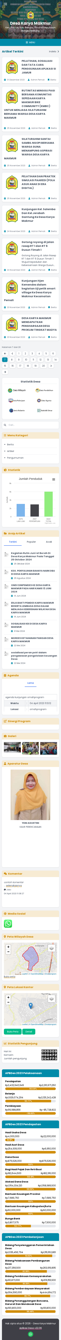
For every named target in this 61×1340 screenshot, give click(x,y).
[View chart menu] (54, 479)
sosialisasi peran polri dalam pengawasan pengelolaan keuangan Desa (34, 656)
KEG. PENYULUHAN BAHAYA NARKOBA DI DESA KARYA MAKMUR (33, 572)
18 (28, 365)
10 (26, 359)
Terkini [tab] (13, 541)
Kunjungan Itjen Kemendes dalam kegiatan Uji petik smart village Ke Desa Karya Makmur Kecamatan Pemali (29, 290)
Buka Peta (12, 1031)
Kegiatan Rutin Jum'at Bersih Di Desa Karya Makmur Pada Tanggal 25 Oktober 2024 (32, 556)
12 (40, 359)
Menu (31, 42)
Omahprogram (50, 973)
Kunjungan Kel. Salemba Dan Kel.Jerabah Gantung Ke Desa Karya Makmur (38, 215)
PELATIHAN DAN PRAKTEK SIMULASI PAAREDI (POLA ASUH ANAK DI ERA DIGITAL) (38, 182)
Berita (10, 444)
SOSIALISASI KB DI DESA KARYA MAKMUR (29, 625)
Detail (29, 1031)
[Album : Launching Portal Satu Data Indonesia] (12, 748)
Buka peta (9, 976)
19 (35, 365)
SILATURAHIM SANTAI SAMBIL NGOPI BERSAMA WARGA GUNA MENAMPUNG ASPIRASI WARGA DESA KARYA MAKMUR (29, 148)
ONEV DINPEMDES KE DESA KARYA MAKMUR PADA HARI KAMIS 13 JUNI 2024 (31, 588)
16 (13, 365)
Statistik (14, 470)
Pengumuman (15, 457)
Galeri (12, 736)
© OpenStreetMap (36, 973)
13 (48, 359)
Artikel (10, 451)
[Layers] (51, 948)
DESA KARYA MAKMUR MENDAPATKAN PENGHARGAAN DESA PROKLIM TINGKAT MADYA (39, 324)
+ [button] (8, 947)
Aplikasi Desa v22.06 (30, 1328)
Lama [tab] (30, 683)
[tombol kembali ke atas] (54, 1333)
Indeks (53, 51)
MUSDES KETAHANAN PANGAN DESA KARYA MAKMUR (32, 639)
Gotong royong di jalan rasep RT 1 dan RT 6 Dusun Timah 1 (38, 246)
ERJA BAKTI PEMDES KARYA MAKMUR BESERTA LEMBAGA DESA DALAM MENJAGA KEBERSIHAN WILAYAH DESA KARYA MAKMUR (33, 607)
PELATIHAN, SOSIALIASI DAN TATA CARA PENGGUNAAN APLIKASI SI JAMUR (39, 66)
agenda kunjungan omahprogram (24, 693)
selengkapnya (14, 882)
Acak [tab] (49, 541)
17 (20, 365)
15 (5, 365)
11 (33, 359)
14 (55, 359)
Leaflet (24, 973)
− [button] (8, 952)
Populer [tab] (31, 541)
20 (43, 365)
